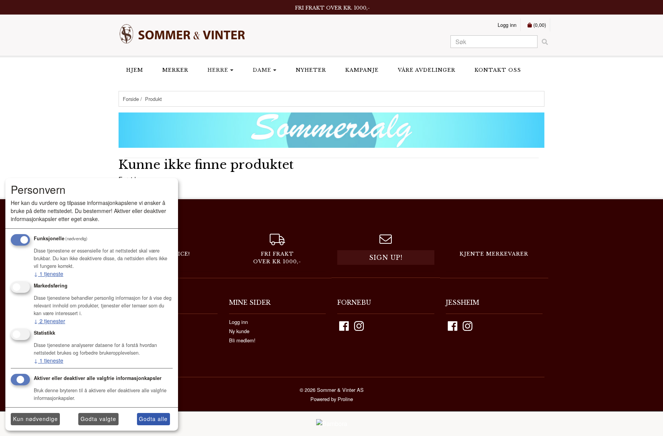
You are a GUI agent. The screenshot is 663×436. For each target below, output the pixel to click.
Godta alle (153, 419)
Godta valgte (98, 419)
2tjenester (49, 321)
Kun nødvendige (35, 419)
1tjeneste (48, 273)
